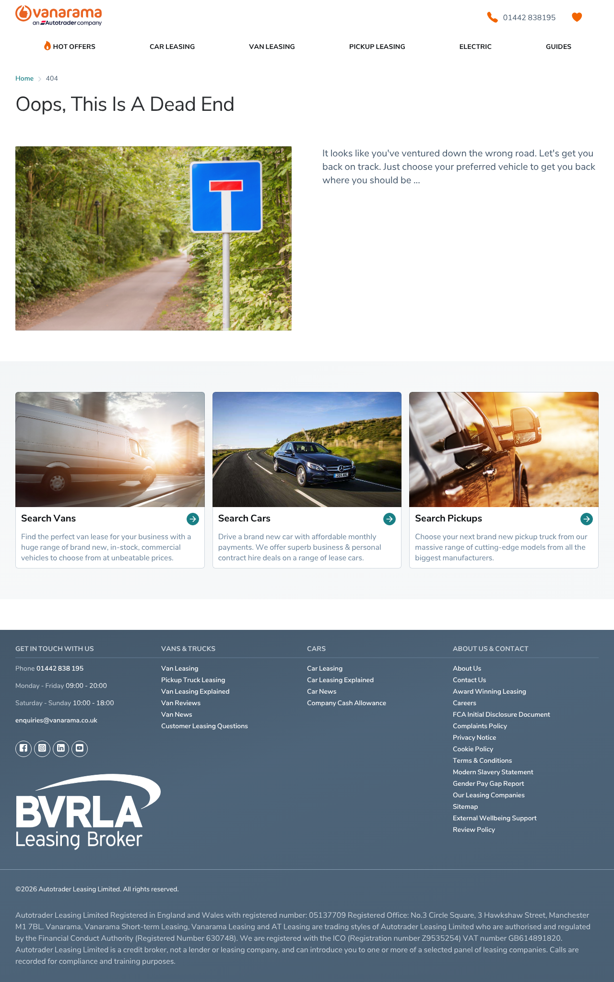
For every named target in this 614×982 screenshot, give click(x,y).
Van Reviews (181, 703)
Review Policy (474, 830)
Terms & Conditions (482, 761)
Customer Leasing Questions (204, 726)
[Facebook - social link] (23, 749)
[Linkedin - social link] (61, 749)
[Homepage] (58, 17)
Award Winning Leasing (489, 691)
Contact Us (469, 680)
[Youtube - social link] (79, 749)
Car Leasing (324, 668)
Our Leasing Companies (489, 795)
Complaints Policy (480, 726)
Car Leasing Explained (340, 680)
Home (24, 78)
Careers (464, 703)
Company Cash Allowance (346, 703)
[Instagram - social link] (42, 749)
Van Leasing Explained (195, 691)
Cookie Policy (473, 749)
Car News (322, 691)
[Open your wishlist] (577, 17)
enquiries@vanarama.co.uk (56, 720)
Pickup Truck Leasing (193, 680)
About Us (467, 668)
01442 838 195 (59, 668)
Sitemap (465, 807)
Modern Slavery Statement (493, 772)
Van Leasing (180, 668)
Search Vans (48, 518)
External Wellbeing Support (495, 818)
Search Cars (244, 518)
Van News (176, 714)
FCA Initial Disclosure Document (501, 714)
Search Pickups (448, 518)
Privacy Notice (474, 738)
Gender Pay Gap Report (488, 784)
